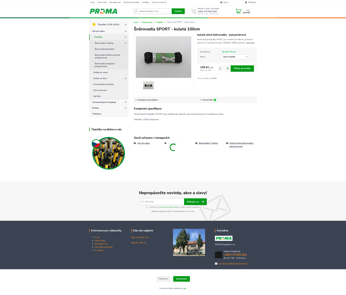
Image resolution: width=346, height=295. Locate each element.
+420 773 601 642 (207, 11)
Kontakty (145, 2)
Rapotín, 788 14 (138, 242)
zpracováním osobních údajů (168, 207)
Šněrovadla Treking (104, 43)
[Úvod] (110, 11)
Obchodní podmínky (131, 2)
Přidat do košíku (242, 68)
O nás (92, 2)
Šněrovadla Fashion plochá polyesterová (107, 56)
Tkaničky (98, 37)
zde (184, 288)
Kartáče (97, 96)
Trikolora (96, 113)
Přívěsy (95, 108)
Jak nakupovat (115, 2)
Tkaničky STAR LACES (108, 24)
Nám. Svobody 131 (140, 237)
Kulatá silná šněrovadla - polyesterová (241, 145)
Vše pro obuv (98, 31)
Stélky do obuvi (100, 72)
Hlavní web (102, 2)
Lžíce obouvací (100, 90)
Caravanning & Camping (104, 102)
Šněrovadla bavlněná (104, 49)
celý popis (250, 42)
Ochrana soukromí (159, 2)
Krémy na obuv (100, 78)
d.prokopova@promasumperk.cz (233, 263)
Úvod (136, 22)
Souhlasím (181, 278)
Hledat (178, 11)
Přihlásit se (193, 201)
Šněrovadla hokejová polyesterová (104, 65)
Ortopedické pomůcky (103, 84)
